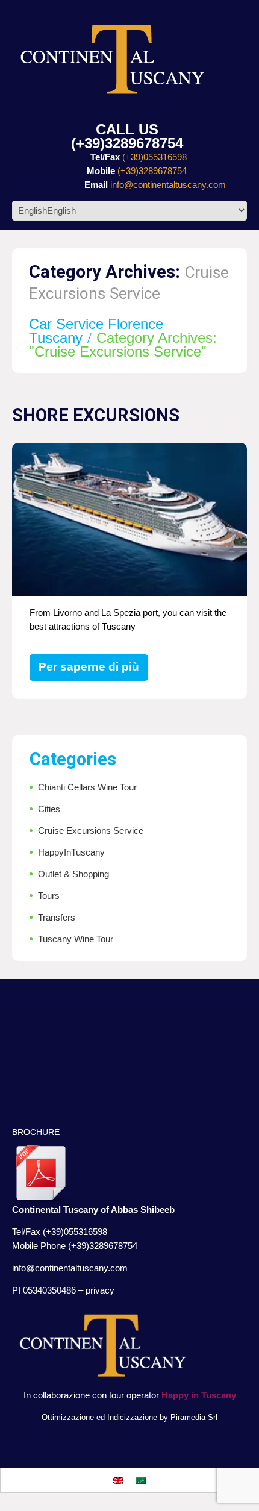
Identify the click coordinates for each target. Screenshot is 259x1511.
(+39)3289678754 (127, 143)
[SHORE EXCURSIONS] (129, 521)
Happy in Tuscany (198, 1395)
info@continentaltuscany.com (168, 185)
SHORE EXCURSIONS (95, 415)
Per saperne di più (89, 666)
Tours (49, 895)
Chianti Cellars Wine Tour (87, 787)
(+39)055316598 (154, 157)
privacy (100, 1290)
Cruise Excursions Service (90, 830)
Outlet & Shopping (73, 874)
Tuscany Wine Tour (75, 939)
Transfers (56, 917)
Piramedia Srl (193, 1417)
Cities (49, 809)
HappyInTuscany (71, 852)
